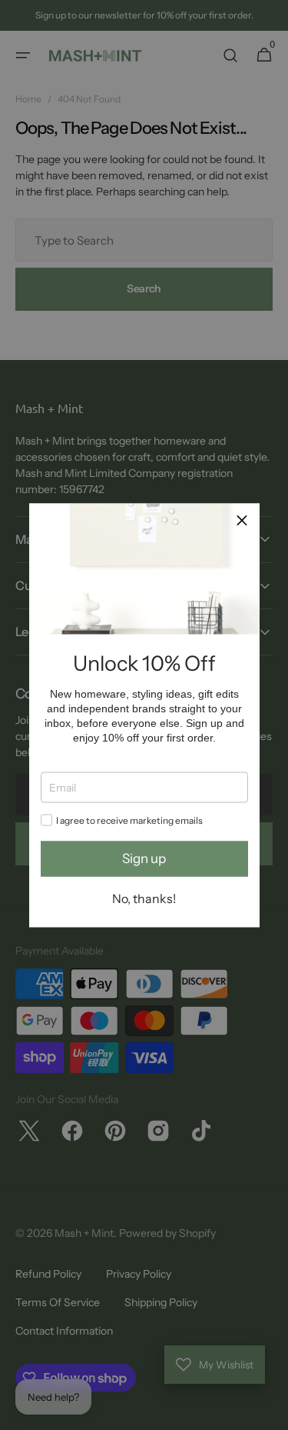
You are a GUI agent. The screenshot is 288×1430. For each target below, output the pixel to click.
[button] (242, 521)
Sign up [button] (144, 858)
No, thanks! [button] (144, 898)
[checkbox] (46, 819)
